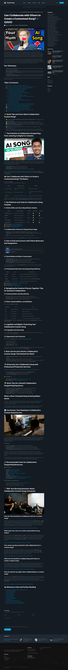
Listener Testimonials (51, 26)
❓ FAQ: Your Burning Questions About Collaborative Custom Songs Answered (20, 109)
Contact (43, 2)
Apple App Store (14, 282)
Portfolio (49, 89)
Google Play (14, 225)
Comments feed (50, 81)
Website (33, 614)
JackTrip (15, 189)
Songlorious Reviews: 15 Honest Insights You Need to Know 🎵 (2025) (57, 61)
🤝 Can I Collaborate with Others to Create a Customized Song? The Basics (19, 87)
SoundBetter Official (17, 285)
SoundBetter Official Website (11, 598)
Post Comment (7, 629)
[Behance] (33, 657)
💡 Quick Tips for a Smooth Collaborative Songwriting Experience (17, 106)
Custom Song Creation (52, 20)
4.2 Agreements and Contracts (13, 102)
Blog (39, 2)
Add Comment (7, 618)
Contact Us (6, 659)
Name (6, 614)
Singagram (40, 401)
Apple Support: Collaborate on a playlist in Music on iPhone (16, 589)
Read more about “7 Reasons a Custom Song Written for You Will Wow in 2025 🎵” (18, 584)
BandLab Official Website (10, 592)
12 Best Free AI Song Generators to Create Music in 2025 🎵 (43, 639)
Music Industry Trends (51, 30)
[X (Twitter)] (29, 657)
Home (24, 2)
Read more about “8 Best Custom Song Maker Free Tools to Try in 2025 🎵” (17, 542)
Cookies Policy (6, 658)
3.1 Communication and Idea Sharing (14, 97)
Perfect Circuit (24, 380)
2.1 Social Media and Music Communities (15, 93)
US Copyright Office (31, 577)
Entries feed (50, 80)
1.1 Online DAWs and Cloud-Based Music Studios (16, 90)
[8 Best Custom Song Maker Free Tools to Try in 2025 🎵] (49, 52)
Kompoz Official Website (10, 594)
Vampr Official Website (10, 595)
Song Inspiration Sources (52, 41)
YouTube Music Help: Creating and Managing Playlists (15, 603)
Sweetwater (19, 380)
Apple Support (34, 231)
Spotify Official (19, 224)
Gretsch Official (28, 476)
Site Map (5, 657)
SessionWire (32, 316)
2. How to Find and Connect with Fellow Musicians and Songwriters (18, 92)
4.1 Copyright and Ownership (13, 101)
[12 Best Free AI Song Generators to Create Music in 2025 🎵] (49, 67)
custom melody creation (12, 125)
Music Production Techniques (53, 32)
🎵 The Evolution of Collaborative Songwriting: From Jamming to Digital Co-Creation (21, 86)
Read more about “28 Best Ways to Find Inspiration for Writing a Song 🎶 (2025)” (18, 555)
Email (20, 614)
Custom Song (10, 2)
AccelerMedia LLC (7, 667)
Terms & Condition (43, 647)
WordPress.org (50, 82)
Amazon (14, 224)
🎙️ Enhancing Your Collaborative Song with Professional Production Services (19, 104)
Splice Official (17, 226)
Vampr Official (25, 282)
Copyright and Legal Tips (52, 16)
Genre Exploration (51, 25)
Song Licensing (50, 42)
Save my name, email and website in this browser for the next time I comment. (16, 626)
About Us (34, 2)
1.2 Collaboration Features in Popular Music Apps (16, 91)
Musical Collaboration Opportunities (21, 25)
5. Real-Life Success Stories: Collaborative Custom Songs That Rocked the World (20, 103)
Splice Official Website (10, 593)
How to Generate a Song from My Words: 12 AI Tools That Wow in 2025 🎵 (57, 71)
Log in (49, 79)
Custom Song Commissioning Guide (20, 195)
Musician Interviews (51, 36)
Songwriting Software (51, 43)
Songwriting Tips (50, 44)
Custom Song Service (51, 22)
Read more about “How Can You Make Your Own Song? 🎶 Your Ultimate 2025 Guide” (19, 569)
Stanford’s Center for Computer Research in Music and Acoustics (18, 171)
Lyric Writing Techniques (52, 27)
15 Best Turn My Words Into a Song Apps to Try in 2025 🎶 (11, 640)
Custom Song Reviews (51, 21)
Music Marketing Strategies (52, 31)
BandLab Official (20, 225)
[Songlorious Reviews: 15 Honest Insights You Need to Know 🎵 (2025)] (49, 62)
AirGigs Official (14, 284)
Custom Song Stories (51, 24)
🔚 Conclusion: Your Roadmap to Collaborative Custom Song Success (18, 107)
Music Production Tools (52, 33)
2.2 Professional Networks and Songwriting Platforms (17, 95)
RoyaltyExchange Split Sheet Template (13, 600)
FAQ (5, 656)
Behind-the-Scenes (28, 369)
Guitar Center (22, 476)
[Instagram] (30, 657)
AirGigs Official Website (10, 597)
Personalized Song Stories (52, 37)
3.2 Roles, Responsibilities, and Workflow (15, 98)
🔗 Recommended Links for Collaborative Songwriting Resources (17, 108)
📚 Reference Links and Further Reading (13, 110)
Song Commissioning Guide (52, 39)
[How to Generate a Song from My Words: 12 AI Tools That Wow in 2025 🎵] (49, 72)
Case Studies (50, 15)
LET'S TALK (61, 2)
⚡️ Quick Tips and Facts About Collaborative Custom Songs (16, 85)
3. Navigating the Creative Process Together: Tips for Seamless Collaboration (19, 96)
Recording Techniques (51, 38)
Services (29, 2)
